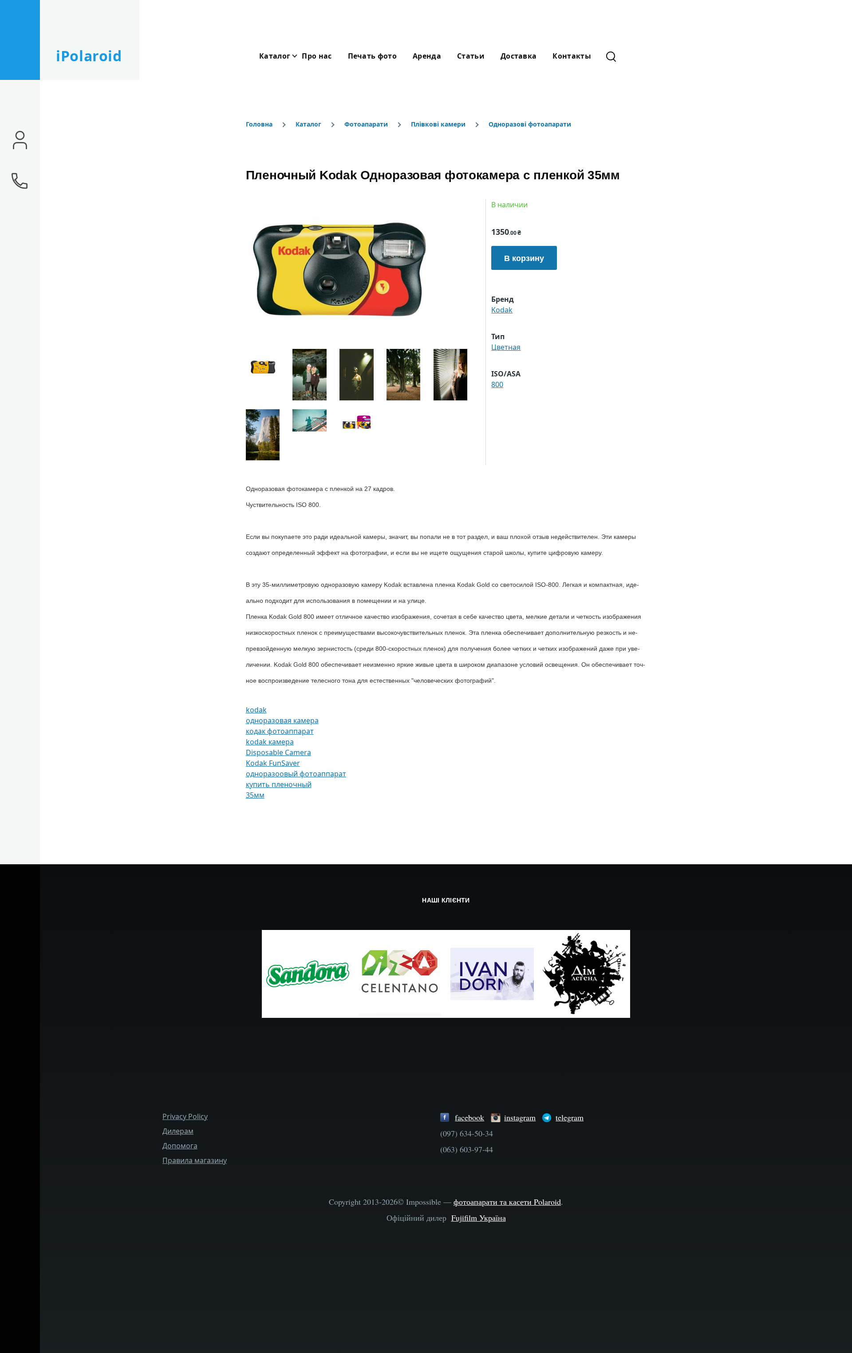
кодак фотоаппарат (280, 731)
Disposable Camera (278, 752)
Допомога (179, 1146)
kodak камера (270, 742)
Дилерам (177, 1131)
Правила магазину (194, 1160)
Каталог (308, 124)
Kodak (502, 310)
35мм (255, 795)
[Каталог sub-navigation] (300, 56)
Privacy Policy (185, 1116)
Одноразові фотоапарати (530, 124)
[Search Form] (611, 56)
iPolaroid (89, 55)
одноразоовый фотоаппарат (296, 774)
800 (497, 384)
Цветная (506, 347)
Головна (259, 124)
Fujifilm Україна (478, 1217)
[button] (363, 269)
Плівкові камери (438, 124)
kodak (256, 710)
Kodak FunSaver (273, 763)
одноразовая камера (282, 720)
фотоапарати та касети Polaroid (507, 1201)
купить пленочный (279, 784)
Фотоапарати (366, 124)
